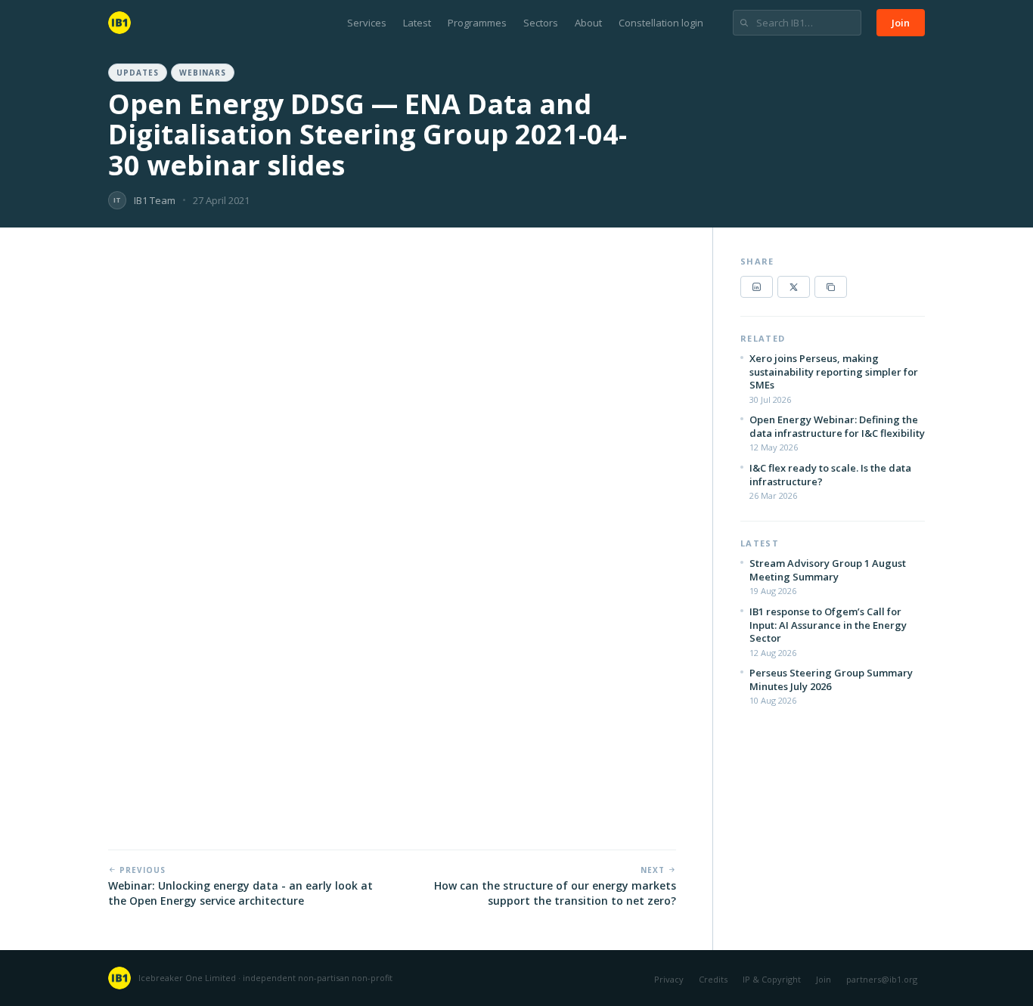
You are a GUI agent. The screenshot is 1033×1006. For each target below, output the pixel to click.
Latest (417, 22)
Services (366, 22)
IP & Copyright (772, 979)
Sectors (540, 22)
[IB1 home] (119, 22)
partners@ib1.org (881, 979)
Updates (137, 72)
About (588, 22)
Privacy (669, 979)
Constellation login (661, 22)
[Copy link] (830, 287)
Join (901, 22)
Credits (713, 979)
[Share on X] (793, 287)
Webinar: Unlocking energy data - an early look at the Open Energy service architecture (240, 893)
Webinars (202, 72)
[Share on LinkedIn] (756, 287)
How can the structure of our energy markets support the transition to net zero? (555, 893)
